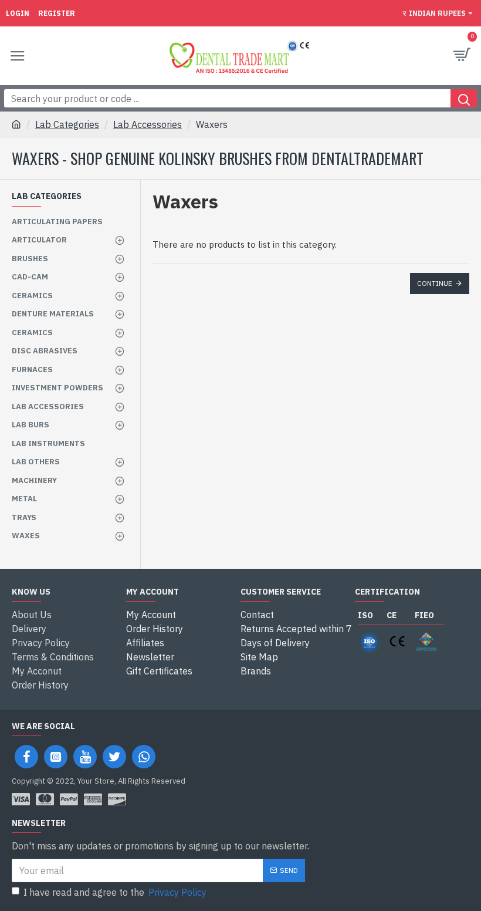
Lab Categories (67, 124)
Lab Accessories (147, 124)
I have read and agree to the (114, 892)
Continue (434, 283)
